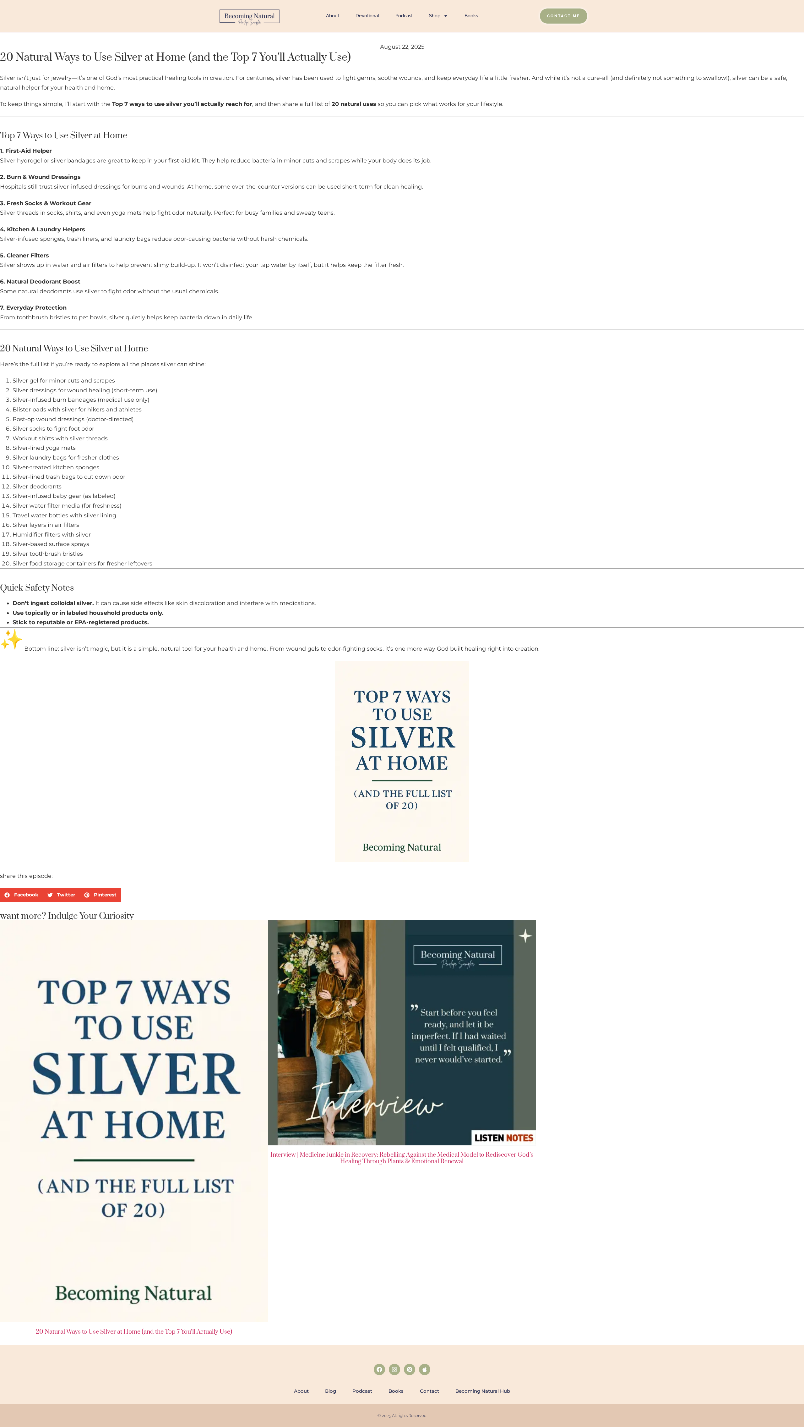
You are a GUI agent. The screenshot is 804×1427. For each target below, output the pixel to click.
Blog (330, 1391)
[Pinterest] (409, 1369)
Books (471, 16)
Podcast (404, 16)
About (332, 16)
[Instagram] (394, 1369)
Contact (429, 1391)
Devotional (367, 16)
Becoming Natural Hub (482, 1391)
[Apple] (424, 1369)
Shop (434, 16)
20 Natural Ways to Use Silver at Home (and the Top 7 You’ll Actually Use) (134, 1332)
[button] (21, 895)
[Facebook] (379, 1369)
